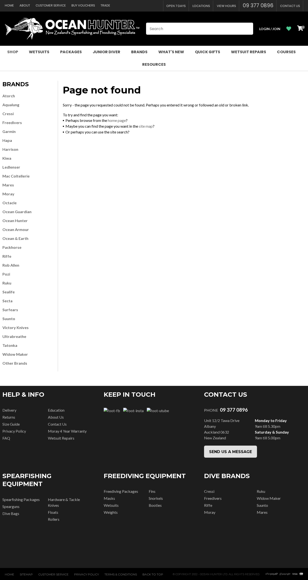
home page (117, 120)
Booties (155, 505)
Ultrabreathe (14, 336)
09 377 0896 (258, 5)
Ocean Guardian (17, 211)
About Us (56, 417)
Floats (53, 512)
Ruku (6, 283)
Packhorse (11, 247)
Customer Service (51, 5)
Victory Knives (15, 327)
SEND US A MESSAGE (230, 451)
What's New (171, 52)
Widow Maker (15, 354)
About (24, 5)
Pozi (6, 274)
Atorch (8, 95)
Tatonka (9, 345)
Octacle (9, 202)
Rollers (53, 519)
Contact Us (290, 6)
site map (146, 126)
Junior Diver (106, 52)
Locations (201, 6)
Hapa (7, 140)
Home (9, 5)
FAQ (6, 438)
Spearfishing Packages (21, 499)
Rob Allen (10, 265)
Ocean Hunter (15, 220)
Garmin (9, 131)
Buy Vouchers (83, 5)
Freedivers (12, 122)
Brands (139, 52)
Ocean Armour (15, 229)
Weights (111, 512)
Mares (8, 185)
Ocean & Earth (15, 238)
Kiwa (6, 158)
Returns (8, 417)
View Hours (226, 6)
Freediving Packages (121, 491)
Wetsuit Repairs (248, 52)
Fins (152, 491)
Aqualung (10, 104)
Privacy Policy (14, 431)
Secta (7, 300)
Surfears (10, 309)
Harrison (10, 149)
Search (247, 29)
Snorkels (156, 498)
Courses (286, 52)
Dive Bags (10, 513)
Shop (12, 52)
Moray (8, 193)
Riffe (6, 256)
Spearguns (10, 506)
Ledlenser (11, 167)
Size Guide (11, 424)
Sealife (8, 292)
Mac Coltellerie (16, 176)
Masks (109, 498)
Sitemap (26, 574)
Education (56, 410)
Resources (154, 64)
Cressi (8, 113)
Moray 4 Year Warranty (67, 431)
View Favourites (288, 28)
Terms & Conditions (120, 574)
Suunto (8, 318)
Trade (105, 5)
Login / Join (269, 29)
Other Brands (14, 363)
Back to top (152, 574)
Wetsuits (39, 52)
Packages (71, 52)
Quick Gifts (207, 52)
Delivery (9, 410)
